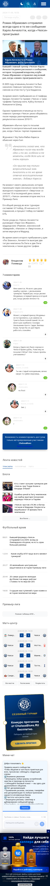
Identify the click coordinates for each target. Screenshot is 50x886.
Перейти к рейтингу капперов (30, 869)
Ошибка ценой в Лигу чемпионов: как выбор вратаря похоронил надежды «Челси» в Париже (30, 497)
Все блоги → (25, 518)
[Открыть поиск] (28, 4)
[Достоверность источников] (29, 266)
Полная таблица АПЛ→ (25, 614)
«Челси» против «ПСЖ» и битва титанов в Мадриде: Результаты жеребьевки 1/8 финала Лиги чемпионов (29, 508)
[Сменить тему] (21, 4)
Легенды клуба (11, 17)
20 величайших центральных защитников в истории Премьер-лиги (28, 566)
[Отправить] (42, 824)
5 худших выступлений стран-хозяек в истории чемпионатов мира (28, 591)
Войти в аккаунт (25, 446)
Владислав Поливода (17, 262)
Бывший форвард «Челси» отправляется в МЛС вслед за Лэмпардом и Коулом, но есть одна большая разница (27, 541)
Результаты (40, 683)
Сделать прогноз (25, 743)
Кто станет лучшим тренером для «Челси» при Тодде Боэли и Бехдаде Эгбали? (30, 486)
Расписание (25, 683)
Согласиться (25, 885)
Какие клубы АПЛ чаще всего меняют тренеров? (29, 554)
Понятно (25, 808)
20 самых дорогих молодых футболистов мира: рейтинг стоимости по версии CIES (23, 579)
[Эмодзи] (36, 824)
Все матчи (10, 683)
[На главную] (6, 4)
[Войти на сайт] (34, 4)
